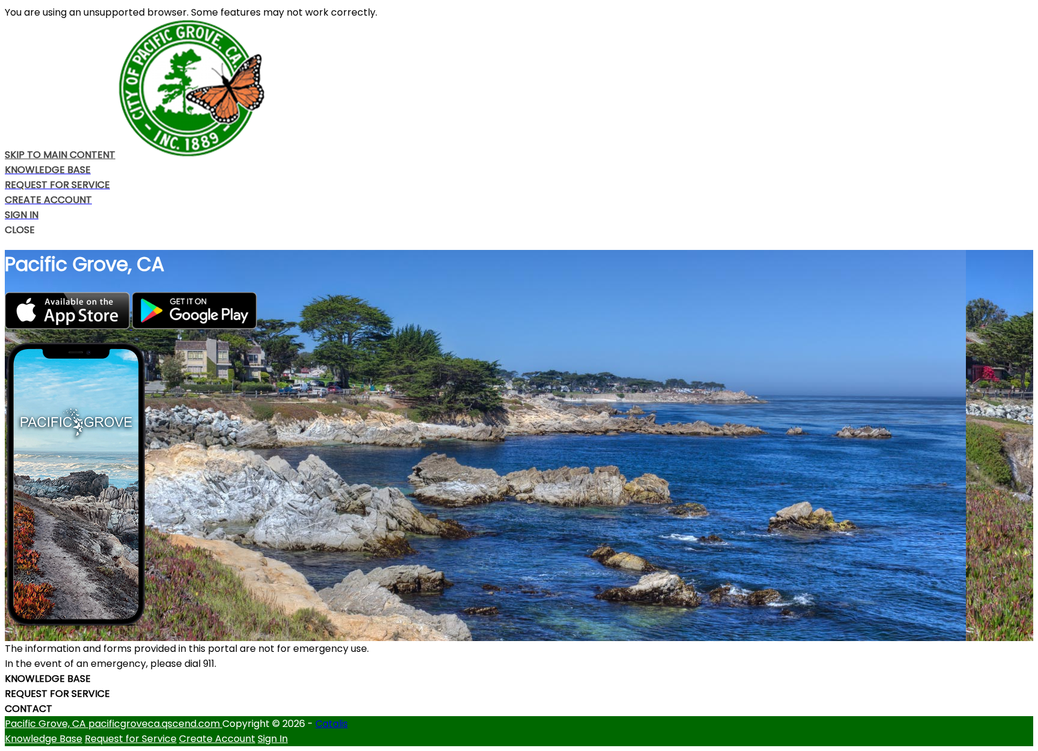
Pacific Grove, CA (46, 724)
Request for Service (131, 739)
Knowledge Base (43, 739)
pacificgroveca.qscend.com (155, 724)
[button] (519, 229)
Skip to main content (60, 155)
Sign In (273, 739)
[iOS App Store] (68, 326)
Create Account (217, 739)
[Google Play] (194, 326)
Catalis (331, 724)
